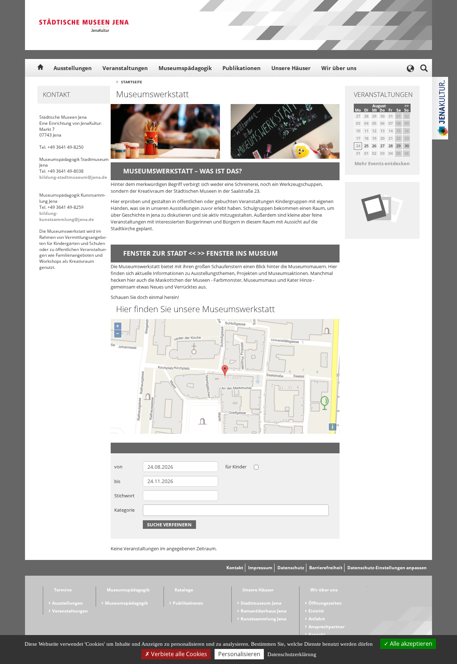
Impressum (260, 568)
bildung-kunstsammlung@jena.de (66, 216)
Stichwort (124, 495)
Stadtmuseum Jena (261, 603)
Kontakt (234, 568)
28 (390, 145)
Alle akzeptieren (410, 644)
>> (407, 105)
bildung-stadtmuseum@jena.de (73, 177)
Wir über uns (338, 68)
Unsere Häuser (291, 68)
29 (398, 145)
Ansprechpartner (326, 627)
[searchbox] (147, 510)
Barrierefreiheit (325, 568)
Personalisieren (239, 654)
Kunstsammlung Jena (263, 619)
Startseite (131, 81)
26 (374, 145)
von (118, 466)
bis (117, 481)
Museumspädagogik (185, 68)
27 (382, 145)
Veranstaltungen (125, 68)
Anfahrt (316, 619)
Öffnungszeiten (325, 603)
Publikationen (241, 68)
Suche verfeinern (169, 524)
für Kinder (235, 466)
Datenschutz (290, 568)
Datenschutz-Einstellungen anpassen (387, 568)
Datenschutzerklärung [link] (291, 654)
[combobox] (236, 510)
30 (407, 145)
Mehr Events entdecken (382, 163)
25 (366, 145)
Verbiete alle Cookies (178, 654)
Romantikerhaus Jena (263, 611)
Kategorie (124, 510)
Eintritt (316, 611)
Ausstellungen (73, 68)
